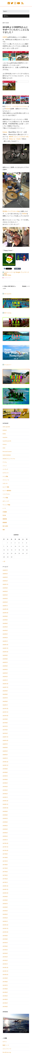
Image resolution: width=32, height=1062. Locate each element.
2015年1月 (5, 964)
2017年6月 (5, 864)
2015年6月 (5, 946)
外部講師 (5, 512)
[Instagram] (15, 3)
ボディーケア (6, 501)
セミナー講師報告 (7, 490)
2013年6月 (5, 1006)
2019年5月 (5, 783)
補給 (4, 529)
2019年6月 (5, 779)
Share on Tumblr (17, 268)
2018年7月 (5, 818)
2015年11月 (5, 928)
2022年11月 (5, 687)
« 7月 (4, 561)
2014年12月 (5, 967)
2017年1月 (5, 882)
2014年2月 (5, 1003)
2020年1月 (5, 758)
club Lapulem (6, 426)
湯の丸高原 (5, 526)
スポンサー (5, 483)
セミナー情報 (6, 487)
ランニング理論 (6, 504)
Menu (6, 16)
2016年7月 (5, 903)
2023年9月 (5, 655)
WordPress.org (7, 1052)
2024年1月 (5, 641)
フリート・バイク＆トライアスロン (16, 106)
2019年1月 (5, 797)
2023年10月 (5, 651)
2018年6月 (5, 822)
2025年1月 (5, 605)
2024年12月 (5, 609)
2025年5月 (5, 591)
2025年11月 (5, 584)
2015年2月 (5, 960)
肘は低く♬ (25, 286)
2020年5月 (5, 751)
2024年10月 (5, 612)
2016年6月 (5, 907)
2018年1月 (5, 839)
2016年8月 (5, 900)
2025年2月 (5, 602)
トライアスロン (6, 494)
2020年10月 (5, 740)
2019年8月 (5, 772)
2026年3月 (5, 577)
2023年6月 (5, 666)
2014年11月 (5, 971)
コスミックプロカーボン (21, 137)
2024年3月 (5, 634)
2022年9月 (5, 691)
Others (5, 444)
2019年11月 (5, 765)
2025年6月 (5, 588)
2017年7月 (5, 861)
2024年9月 (5, 616)
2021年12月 (5, 708)
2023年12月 (5, 644)
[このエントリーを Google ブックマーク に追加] (16, 272)
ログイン (5, 1041)
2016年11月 (5, 889)
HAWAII (5, 430)
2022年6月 (5, 701)
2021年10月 (5, 715)
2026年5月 (5, 573)
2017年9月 (5, 854)
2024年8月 (5, 620)
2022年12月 (5, 683)
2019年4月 (5, 786)
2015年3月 (5, 957)
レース (4, 508)
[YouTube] (18, 3)
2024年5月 (5, 627)
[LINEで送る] (7, 275)
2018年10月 (5, 808)
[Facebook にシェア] (4, 269)
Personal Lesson (7, 451)
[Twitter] (12, 3)
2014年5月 (5, 992)
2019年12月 (5, 761)
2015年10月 (5, 932)
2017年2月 (5, 879)
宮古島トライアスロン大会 (11, 211)
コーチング (5, 469)
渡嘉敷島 (5, 522)
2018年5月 (5, 825)
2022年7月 (5, 698)
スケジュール (6, 480)
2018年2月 (5, 836)
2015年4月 (5, 953)
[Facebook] (9, 3)
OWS (4, 448)
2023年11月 (5, 648)
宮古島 (4, 515)
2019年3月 (5, 790)
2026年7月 (5, 570)
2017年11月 (5, 847)
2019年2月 (5, 793)
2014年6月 (5, 989)
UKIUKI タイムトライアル (9, 458)
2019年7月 (5, 776)
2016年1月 (5, 921)
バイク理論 (5, 497)
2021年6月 (5, 729)
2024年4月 (5, 630)
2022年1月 (5, 705)
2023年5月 (5, 669)
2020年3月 (5, 754)
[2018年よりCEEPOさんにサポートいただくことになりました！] (9, 60)
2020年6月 (5, 747)
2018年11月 (5, 804)
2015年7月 (5, 942)
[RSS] (22, 3)
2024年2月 (5, 637)
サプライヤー (7, 277)
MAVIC (11, 137)
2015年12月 (5, 925)
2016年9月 (5, 896)
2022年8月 (5, 694)
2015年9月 (5, 935)
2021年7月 (5, 726)
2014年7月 (5, 985)
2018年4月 (5, 829)
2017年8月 (5, 857)
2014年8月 (5, 981)
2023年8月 (5, 659)
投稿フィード (6, 1045)
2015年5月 (5, 949)
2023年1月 (5, 680)
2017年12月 (5, 843)
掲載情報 (5, 519)
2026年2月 (5, 581)
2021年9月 (5, 719)
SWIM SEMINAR (7, 455)
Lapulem (5, 437)
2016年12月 (5, 886)
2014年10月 (5, 974)
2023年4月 (5, 673)
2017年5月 (5, 868)
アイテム (5, 462)
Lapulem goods (7, 441)
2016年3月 (5, 914)
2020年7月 (5, 744)
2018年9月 (5, 811)
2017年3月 (5, 875)
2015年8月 (5, 939)
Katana (7, 109)
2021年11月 (5, 712)
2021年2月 (5, 733)
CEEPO (5, 37)
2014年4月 (5, 996)
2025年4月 (5, 595)
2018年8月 (5, 815)
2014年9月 (5, 978)
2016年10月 (5, 893)
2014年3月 (5, 999)
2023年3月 (5, 676)
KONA (4, 433)
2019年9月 (5, 769)
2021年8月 (5, 722)
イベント (5, 465)
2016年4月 (5, 910)
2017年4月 (5, 871)
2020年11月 (5, 737)
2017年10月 (5, 850)
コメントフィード (7, 1048)
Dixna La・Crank (15, 139)
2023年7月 (5, 662)
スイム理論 (5, 476)
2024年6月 (5, 623)
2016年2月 (5, 918)
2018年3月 (5, 832)
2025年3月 (5, 598)
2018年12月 (5, 800)
